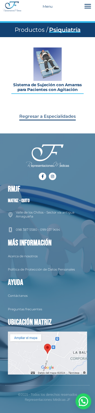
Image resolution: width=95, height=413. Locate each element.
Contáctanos (18, 296)
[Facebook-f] (42, 176)
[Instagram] (52, 176)
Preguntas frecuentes (25, 309)
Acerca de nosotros (23, 256)
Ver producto (47, 63)
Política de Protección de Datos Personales (41, 269)
